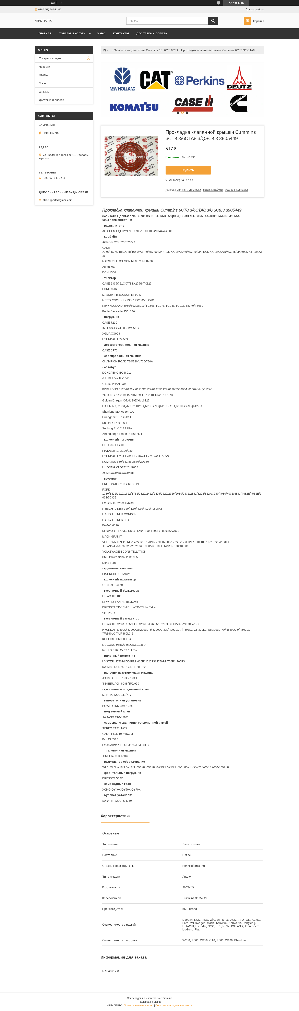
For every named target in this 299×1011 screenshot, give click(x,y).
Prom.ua (167, 998)
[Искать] (213, 21)
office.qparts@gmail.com (57, 199)
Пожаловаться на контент (139, 1005)
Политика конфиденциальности (173, 1005)
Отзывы (44, 91)
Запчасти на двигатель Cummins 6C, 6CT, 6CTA (146, 50)
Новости (44, 66)
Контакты (121, 33)
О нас (101, 33)
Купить (188, 170)
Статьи (43, 75)
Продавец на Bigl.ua (149, 1001)
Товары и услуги (72, 33)
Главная (44, 33)
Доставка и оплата (151, 33)
